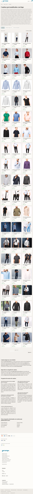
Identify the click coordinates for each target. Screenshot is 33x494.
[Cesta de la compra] (31, 1)
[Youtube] (3, 473)
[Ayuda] (28, 1)
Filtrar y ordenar (29, 30)
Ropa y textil (5, 4)
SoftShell (18, 426)
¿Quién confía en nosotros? (6, 459)
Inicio (1, 4)
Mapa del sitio (9, 491)
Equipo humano (4, 454)
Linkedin (3, 471)
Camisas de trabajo (19, 422)
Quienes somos (4, 453)
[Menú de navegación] (1, 1)
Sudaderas (18, 425)
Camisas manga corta (9, 27)
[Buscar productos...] (30, 1)
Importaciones (4, 462)
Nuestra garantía (4, 457)
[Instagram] (4, 473)
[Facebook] (2, 473)
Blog (2, 470)
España (5, 475)
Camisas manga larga (16, 27)
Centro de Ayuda (4, 481)
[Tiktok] (5, 473)
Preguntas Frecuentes (3, 491)
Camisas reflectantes (4, 422)
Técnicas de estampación (6, 460)
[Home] (5, 1)
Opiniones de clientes (5, 458)
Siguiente (29, 352)
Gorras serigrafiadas (4, 425)
